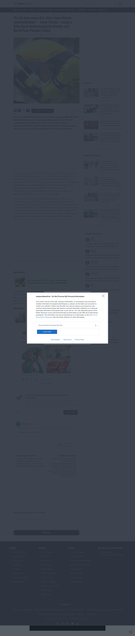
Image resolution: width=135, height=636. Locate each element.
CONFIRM (47, 332)
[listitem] (67, 325)
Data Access (67, 339)
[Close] (104, 297)
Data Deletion (55, 339)
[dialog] (67, 318)
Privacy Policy (79, 339)
